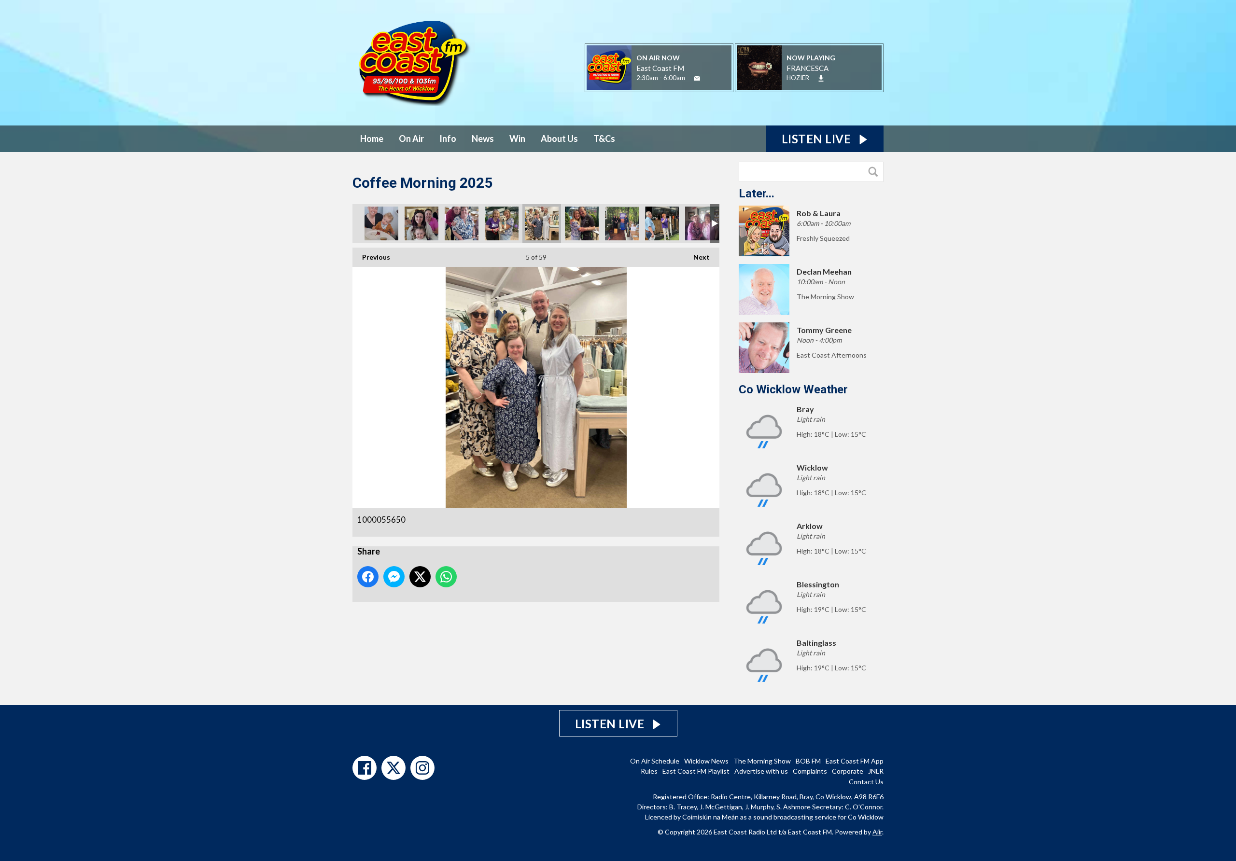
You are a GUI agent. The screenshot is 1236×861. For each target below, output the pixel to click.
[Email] (697, 78)
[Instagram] (422, 768)
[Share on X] (420, 576)
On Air (411, 138)
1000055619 (662, 223)
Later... (756, 193)
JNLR (876, 771)
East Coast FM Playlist (696, 771)
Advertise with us (761, 771)
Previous (371, 257)
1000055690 (421, 223)
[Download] (821, 78)
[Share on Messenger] (394, 576)
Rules (649, 771)
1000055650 (542, 223)
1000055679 (461, 223)
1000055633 (582, 223)
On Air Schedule (654, 761)
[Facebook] (364, 768)
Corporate (847, 771)
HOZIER (798, 78)
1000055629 (622, 223)
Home (371, 138)
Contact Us (866, 782)
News (483, 138)
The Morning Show (762, 761)
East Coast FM (660, 68)
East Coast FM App (855, 761)
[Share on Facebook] (368, 576)
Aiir (877, 832)
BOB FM (808, 761)
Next (697, 257)
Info (447, 138)
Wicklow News (706, 761)
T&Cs (604, 138)
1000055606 (702, 223)
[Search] (875, 171)
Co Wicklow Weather (793, 389)
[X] (393, 768)
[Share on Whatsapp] (446, 576)
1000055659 (502, 223)
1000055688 (381, 223)
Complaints (810, 771)
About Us (559, 138)
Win (517, 138)
